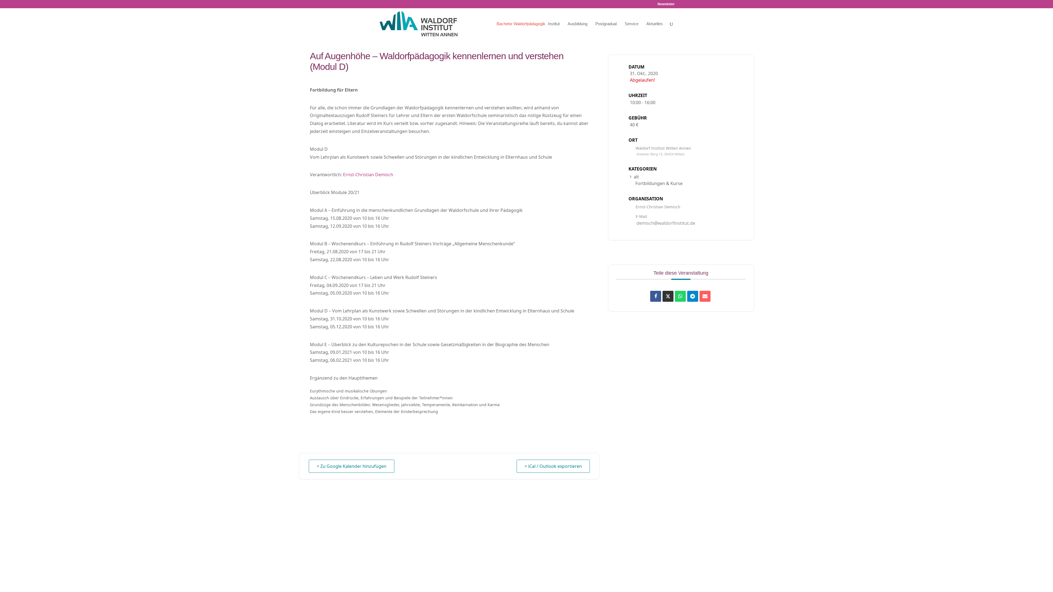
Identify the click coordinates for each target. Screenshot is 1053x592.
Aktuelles (654, 24)
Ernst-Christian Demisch (368, 175)
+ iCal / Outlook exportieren (553, 466)
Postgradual (606, 24)
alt (636, 177)
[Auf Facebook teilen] (655, 296)
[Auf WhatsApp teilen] (680, 296)
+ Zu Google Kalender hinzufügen (351, 466)
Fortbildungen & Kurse (659, 183)
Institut (554, 24)
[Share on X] (668, 296)
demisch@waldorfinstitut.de (665, 223)
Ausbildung (577, 24)
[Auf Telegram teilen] (692, 296)
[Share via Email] (705, 296)
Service (631, 24)
